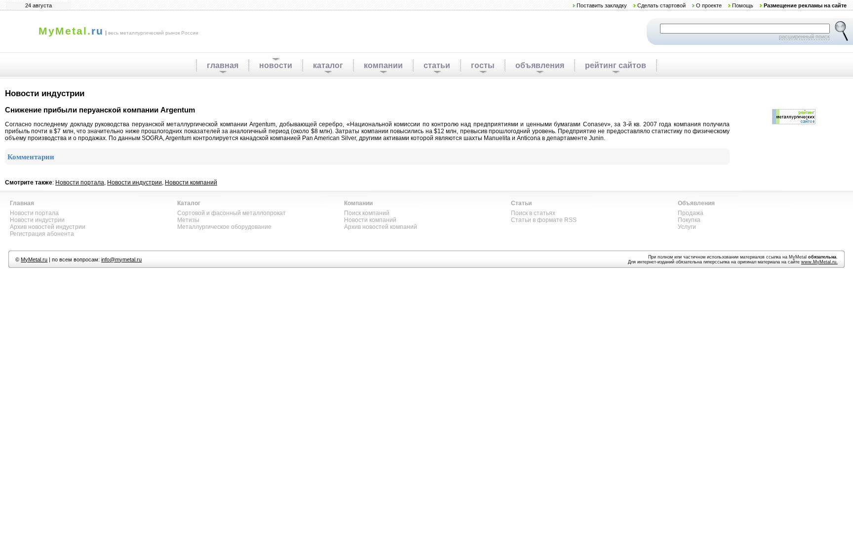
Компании (358, 203)
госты (483, 65)
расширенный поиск (804, 36)
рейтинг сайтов (615, 65)
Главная (22, 203)
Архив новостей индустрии (47, 226)
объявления (539, 65)
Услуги (687, 226)
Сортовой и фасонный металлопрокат (231, 213)
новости (275, 65)
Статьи (521, 203)
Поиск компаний (366, 213)
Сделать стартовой (661, 5)
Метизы (188, 220)
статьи (437, 65)
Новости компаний (191, 182)
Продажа (690, 213)
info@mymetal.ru (121, 259)
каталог (328, 65)
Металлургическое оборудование (224, 226)
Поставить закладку (602, 5)
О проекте (709, 5)
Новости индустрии (134, 182)
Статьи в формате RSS (544, 220)
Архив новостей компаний (380, 226)
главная (222, 65)
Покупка (689, 220)
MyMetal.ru (34, 259)
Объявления (696, 203)
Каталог (188, 203)
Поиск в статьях (533, 213)
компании (383, 65)
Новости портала (79, 182)
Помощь (742, 5)
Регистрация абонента (42, 233)
